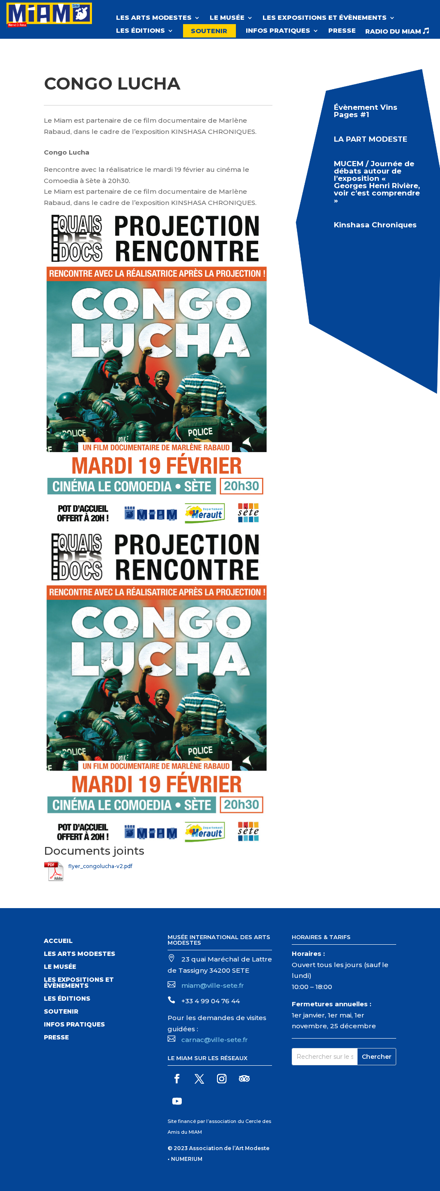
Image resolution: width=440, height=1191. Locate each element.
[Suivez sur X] (199, 1078)
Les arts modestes (79, 954)
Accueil (58, 941)
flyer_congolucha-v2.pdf (100, 866)
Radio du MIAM (397, 31)
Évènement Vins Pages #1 (365, 111)
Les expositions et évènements (325, 18)
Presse (342, 31)
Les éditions (140, 31)
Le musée (227, 18)
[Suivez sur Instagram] (221, 1078)
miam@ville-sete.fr (212, 985)
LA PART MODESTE (370, 139)
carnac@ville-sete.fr (214, 1040)
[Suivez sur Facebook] (177, 1078)
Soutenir (209, 31)
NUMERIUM (186, 1159)
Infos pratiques (278, 31)
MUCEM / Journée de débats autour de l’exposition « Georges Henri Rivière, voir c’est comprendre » (377, 182)
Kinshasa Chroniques (375, 224)
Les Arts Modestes (154, 18)
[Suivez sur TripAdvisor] (244, 1078)
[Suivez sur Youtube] (177, 1101)
